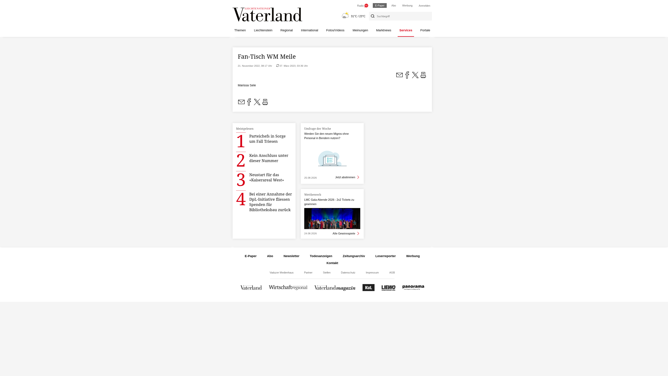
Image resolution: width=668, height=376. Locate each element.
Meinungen (360, 30)
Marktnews (383, 30)
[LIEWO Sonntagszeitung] (389, 290)
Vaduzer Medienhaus (282, 272)
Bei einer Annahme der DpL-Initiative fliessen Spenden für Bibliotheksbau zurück (270, 201)
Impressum (372, 272)
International (309, 30)
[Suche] (372, 16)
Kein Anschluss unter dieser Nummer (268, 158)
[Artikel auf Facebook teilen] (407, 77)
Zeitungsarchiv (354, 256)
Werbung (407, 5)
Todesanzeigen (321, 256)
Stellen (327, 272)
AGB (392, 272)
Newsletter (291, 256)
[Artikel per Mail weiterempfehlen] (399, 77)
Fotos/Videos (335, 30)
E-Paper (379, 5)
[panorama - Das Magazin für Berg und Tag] (413, 290)
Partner (308, 272)
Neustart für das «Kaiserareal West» (266, 177)
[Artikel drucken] (423, 77)
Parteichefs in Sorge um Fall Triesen (267, 138)
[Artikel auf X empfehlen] (415, 77)
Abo (393, 5)
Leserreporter (385, 256)
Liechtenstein (263, 30)
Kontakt (332, 263)
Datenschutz (348, 272)
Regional (286, 30)
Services (405, 30)
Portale (425, 30)
